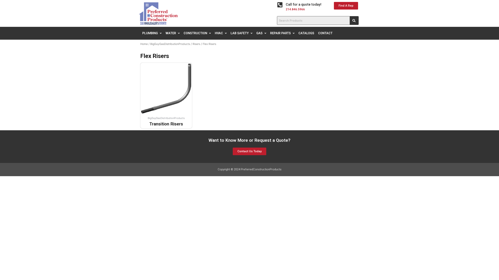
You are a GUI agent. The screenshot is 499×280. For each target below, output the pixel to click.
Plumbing (150, 33)
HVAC (219, 33)
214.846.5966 (295, 9)
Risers (196, 44)
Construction (195, 33)
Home (144, 44)
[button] (346, 6)
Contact (325, 33)
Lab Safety (240, 33)
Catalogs (306, 33)
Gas (259, 33)
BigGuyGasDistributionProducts (170, 44)
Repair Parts (280, 33)
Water (170, 33)
